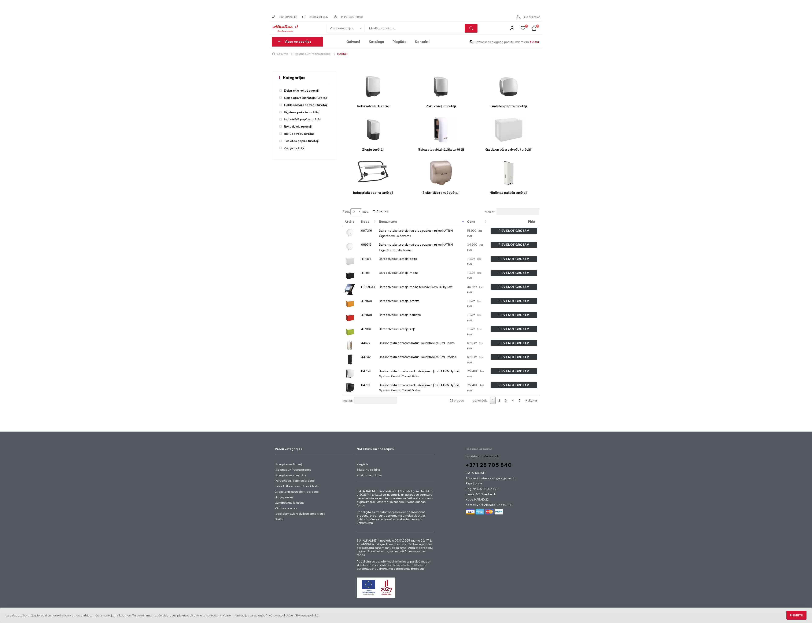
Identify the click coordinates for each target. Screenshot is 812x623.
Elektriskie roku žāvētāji (301, 90)
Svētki (279, 519)
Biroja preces (284, 497)
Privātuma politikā (278, 615)
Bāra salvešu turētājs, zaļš (397, 329)
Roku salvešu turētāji (299, 133)
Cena (471, 221)
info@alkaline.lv (488, 456)
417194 (366, 258)
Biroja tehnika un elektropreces (297, 491)
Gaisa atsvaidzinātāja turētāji (305, 97)
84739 (366, 371)
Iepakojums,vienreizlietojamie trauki (300, 513)
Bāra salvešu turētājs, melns (398, 272)
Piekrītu (796, 615)
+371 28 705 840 (489, 465)
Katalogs (376, 42)
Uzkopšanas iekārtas (289, 502)
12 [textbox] (353, 211)
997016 (366, 230)
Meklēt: (490, 211)
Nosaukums (388, 221)
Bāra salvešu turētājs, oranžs (399, 301)
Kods (365, 221)
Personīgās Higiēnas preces (295, 480)
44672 (365, 343)
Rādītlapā (355, 211)
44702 (366, 357)
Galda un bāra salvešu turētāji (305, 105)
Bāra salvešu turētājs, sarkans (400, 314)
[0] (523, 28)
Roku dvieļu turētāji (297, 126)
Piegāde (399, 42)
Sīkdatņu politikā (306, 615)
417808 (366, 314)
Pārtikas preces (286, 508)
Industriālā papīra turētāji (302, 119)
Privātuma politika (369, 475)
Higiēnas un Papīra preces (312, 53)
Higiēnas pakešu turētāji (301, 112)
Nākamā (531, 400)
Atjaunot (382, 211)
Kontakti (422, 42)
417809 (366, 301)
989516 (366, 244)
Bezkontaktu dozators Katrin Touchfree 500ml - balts (417, 343)
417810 (366, 329)
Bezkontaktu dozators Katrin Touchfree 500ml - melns (417, 357)
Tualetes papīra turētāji (301, 141)
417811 (365, 272)
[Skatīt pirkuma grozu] (534, 28)
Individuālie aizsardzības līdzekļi (297, 486)
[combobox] (356, 211)
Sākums (282, 53)
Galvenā (353, 42)
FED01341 (368, 287)
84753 (365, 385)
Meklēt (471, 28)
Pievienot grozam (513, 230)
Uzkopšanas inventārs (290, 475)
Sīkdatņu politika (368, 469)
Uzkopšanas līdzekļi (289, 464)
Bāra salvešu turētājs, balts (398, 258)
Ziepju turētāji (294, 148)
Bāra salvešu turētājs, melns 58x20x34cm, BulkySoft (416, 287)
